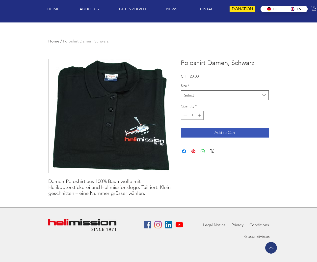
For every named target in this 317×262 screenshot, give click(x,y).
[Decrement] (185, 115)
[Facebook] (147, 224)
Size (185, 85)
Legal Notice (214, 224)
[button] (314, 8)
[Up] (271, 248)
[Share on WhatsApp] (203, 151)
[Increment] (200, 115)
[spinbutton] (192, 115)
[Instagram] (158, 224)
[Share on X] (212, 151)
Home (53, 41)
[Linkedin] (168, 224)
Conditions (259, 224)
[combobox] (225, 95)
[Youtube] (179, 224)
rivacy (238, 224)
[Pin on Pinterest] (193, 151)
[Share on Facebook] (184, 151)
